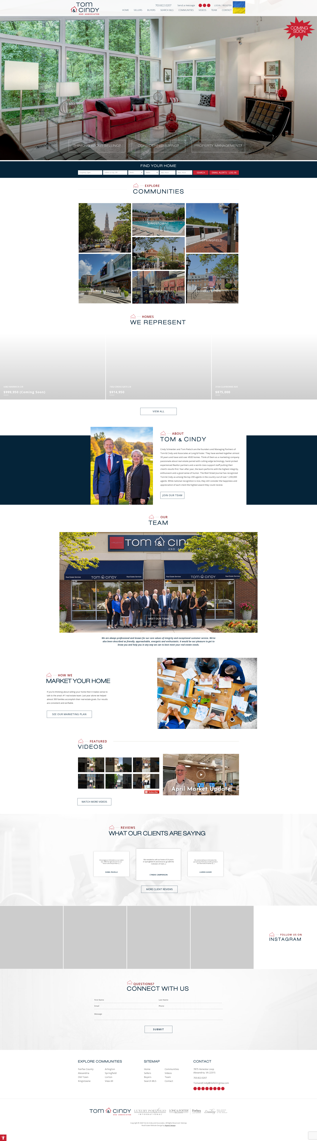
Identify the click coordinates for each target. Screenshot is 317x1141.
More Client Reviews (159, 889)
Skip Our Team (7, 507)
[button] (3, 1138)
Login (217, 5)
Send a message (186, 5)
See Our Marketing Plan (69, 714)
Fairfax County (85, 1069)
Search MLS (166, 10)
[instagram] (204, 5)
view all (158, 411)
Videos (202, 10)
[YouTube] (223, 1088)
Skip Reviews (6, 816)
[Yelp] (215, 1088)
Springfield (111, 1073)
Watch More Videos (94, 801)
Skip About (5, 429)
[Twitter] (203, 1088)
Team (214, 10)
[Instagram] (199, 1088)
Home (125, 10)
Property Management (218, 145)
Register (227, 5)
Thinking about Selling (97, 145)
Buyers (151, 10)
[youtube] (208, 5)
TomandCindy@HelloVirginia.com (211, 1082)
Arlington (110, 1069)
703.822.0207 (163, 5)
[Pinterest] (207, 1088)
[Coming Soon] (299, 28)
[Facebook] (195, 1088)
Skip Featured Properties (12, 306)
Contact (227, 10)
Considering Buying (158, 145)
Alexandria (83, 1073)
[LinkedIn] (219, 1088)
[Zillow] (211, 1088)
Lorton (108, 1077)
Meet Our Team (158, 618)
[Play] (201, 774)
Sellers (138, 10)
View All (109, 1080)
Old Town (83, 1077)
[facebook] (200, 5)
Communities (186, 10)
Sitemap (184, 1123)
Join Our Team (172, 495)
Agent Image (170, 1125)
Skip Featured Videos (10, 731)
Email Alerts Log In (224, 172)
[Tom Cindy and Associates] (89, 8)
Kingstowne (84, 1080)
